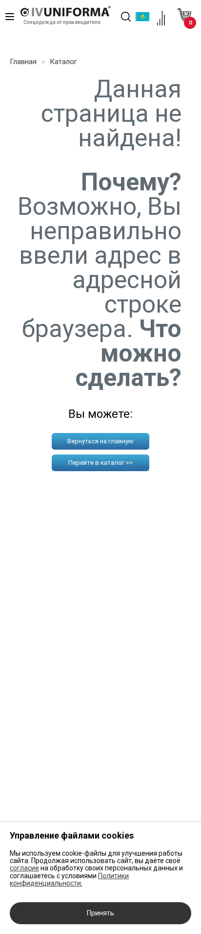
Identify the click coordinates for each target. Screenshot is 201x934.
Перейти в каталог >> (100, 462)
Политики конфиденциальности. (69, 879)
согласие (24, 868)
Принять (100, 913)
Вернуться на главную (100, 441)
